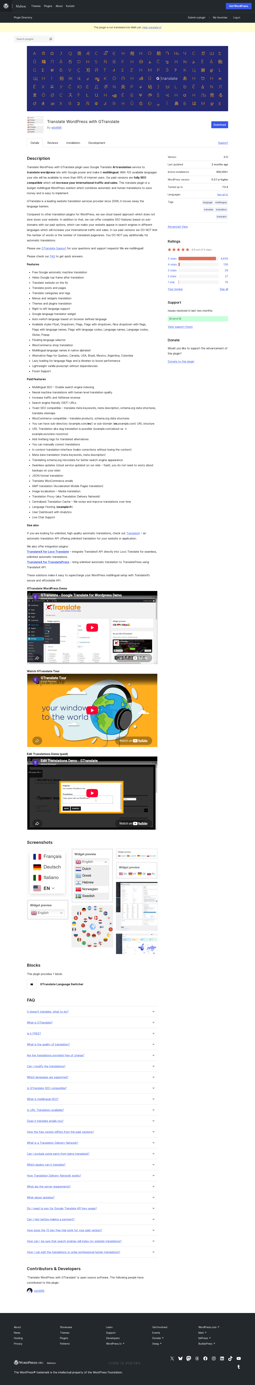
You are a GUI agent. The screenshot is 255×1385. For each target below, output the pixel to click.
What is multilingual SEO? (42, 1099)
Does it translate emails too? (45, 1121)
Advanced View (178, 226)
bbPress (204, 1338)
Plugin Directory (23, 17)
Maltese (51, 1363)
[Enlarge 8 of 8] (153, 938)
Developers (113, 1338)
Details (35, 143)
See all (224, 289)
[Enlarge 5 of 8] (153, 853)
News (17, 1332)
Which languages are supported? (47, 1077)
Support (223, 143)
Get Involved (159, 1327)
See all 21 (222, 194)
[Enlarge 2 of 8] (64, 904)
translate (208, 209)
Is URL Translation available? (45, 1110)
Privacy (18, 1343)
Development (96, 143)
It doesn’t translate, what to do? (48, 1011)
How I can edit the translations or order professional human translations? (73, 1252)
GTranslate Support (53, 248)
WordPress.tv (115, 1343)
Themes (64, 1332)
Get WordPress (238, 6)
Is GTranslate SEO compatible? (47, 1088)
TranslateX (133, 533)
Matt (202, 1332)
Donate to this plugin (181, 361)
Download (220, 124)
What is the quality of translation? (48, 1044)
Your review (175, 289)
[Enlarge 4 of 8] (108, 910)
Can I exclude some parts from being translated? (58, 1153)
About (17, 1327)
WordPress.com (208, 1327)
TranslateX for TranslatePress (48, 562)
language (207, 202)
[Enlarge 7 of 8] (153, 886)
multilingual (221, 202)
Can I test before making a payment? (51, 1219)
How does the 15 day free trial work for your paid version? (64, 1230)
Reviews (52, 143)
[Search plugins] (50, 39)
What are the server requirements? (49, 1186)
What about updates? (40, 1197)
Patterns (65, 1343)
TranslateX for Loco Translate (48, 551)
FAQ (52, 256)
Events (156, 1332)
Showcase (66, 1327)
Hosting (18, 1338)
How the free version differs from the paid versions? (60, 1132)
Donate (158, 1338)
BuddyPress (206, 1343)
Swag (157, 1343)
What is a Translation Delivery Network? (52, 1143)
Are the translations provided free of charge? (55, 1055)
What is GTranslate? (40, 1022)
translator (222, 216)
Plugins (64, 1338)
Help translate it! (151, 27)
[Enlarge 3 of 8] (108, 853)
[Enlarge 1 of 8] (64, 853)
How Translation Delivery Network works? (54, 1175)
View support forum (180, 326)
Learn (109, 1327)
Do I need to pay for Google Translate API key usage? (62, 1208)
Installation (73, 143)
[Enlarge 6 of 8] (153, 866)
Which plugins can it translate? (46, 1164)
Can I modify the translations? (46, 1066)
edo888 (56, 127)
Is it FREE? (34, 1033)
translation (221, 209)
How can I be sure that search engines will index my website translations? (74, 1241)
